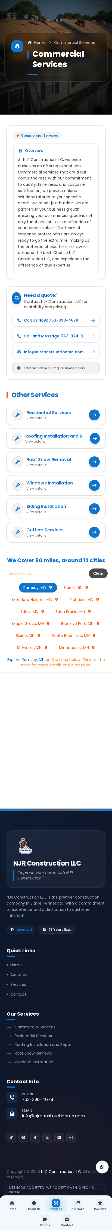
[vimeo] (59, 1137)
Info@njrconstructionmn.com (53, 1116)
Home (16, 965)
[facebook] (35, 1137)
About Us (18, 974)
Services (18, 984)
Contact (18, 994)
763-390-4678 (37, 1099)
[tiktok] (11, 1137)
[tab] (38, 587)
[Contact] (102, 1167)
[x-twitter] (47, 1137)
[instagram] (71, 1137)
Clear (98, 573)
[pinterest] (23, 1137)
